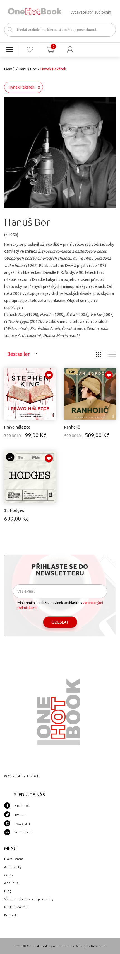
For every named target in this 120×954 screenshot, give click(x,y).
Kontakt (10, 915)
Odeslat (60, 622)
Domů (9, 69)
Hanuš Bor (27, 69)
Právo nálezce (17, 427)
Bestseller (18, 354)
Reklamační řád (16, 907)
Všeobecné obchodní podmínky (29, 899)
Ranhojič (72, 427)
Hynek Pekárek (21, 87)
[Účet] (70, 50)
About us (11, 883)
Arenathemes (63, 946)
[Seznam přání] (30, 50)
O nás (8, 875)
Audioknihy (13, 867)
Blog (7, 891)
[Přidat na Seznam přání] (49, 375)
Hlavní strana (14, 859)
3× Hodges (14, 510)
